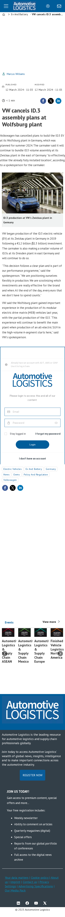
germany (51, 469)
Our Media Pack (15, 890)
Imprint (15, 882)
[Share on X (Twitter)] (51, 101)
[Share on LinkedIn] (58, 101)
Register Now (32, 775)
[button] (4, 653)
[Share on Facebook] (43, 101)
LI (19, 903)
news (6, 474)
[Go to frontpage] (24, 6)
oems (16, 474)
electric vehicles (12, 469)
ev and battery (34, 469)
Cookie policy (40, 878)
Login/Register (49, 6)
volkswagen (10, 479)
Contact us (30, 882)
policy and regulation (36, 474)
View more (49, 621)
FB (28, 903)
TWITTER (46, 903)
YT (37, 903)
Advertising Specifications (35, 886)
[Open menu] (6, 6)
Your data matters (16, 878)
